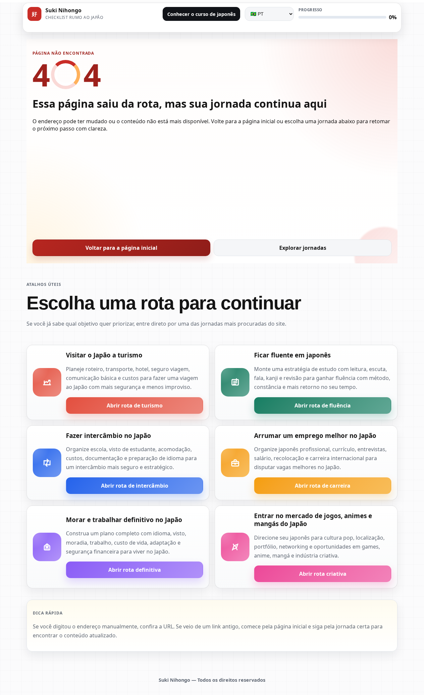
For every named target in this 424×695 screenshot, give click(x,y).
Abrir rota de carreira (322, 485)
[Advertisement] (212, 183)
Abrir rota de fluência (322, 405)
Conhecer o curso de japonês (201, 14)
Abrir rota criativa (322, 573)
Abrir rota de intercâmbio (134, 485)
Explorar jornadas (302, 247)
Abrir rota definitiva (134, 569)
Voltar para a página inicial (121, 247)
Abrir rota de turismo (135, 405)
